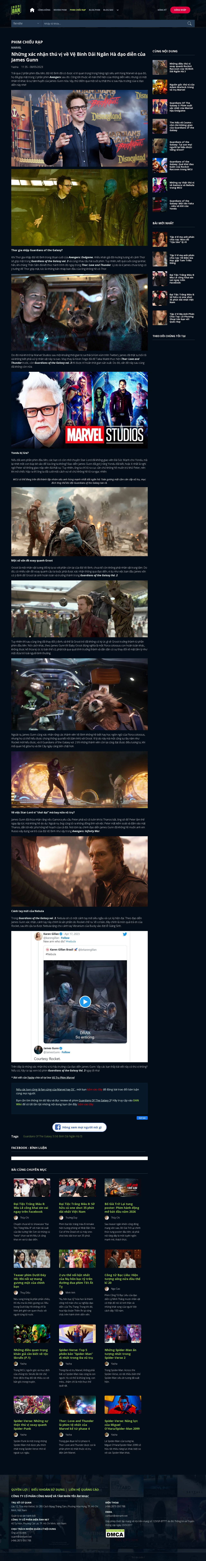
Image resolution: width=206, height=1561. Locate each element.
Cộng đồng (44, 10)
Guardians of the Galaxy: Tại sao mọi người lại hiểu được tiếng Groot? (181, 145)
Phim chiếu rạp (78, 10)
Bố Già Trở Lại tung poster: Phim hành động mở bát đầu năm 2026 (122, 1208)
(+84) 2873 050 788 (21, 1540)
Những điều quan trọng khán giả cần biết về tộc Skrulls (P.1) (31, 1354)
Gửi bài (142, 1118)
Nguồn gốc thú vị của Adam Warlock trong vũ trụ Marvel (182, 87)
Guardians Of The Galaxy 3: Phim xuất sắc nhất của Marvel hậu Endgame (181, 106)
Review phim (60, 10)
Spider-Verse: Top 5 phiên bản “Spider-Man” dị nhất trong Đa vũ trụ (76, 1354)
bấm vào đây (94, 1089)
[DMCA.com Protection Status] (115, 1533)
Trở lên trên (138, 1557)
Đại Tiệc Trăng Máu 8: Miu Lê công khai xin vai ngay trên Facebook (31, 1208)
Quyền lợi (19, 1490)
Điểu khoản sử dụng (48, 1490)
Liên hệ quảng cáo (84, 1490)
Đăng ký (162, 10)
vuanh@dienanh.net (21, 1536)
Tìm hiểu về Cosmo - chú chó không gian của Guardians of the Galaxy (182, 126)
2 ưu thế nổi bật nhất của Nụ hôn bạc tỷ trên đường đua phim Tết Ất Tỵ (76, 1280)
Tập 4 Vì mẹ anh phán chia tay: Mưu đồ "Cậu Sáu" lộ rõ (182, 239)
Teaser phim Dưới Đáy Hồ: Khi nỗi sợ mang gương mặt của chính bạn (30, 1280)
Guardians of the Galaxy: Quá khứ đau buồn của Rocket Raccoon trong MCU (182, 165)
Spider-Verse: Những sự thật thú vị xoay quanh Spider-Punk (31, 1425)
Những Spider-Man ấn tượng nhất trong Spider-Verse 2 (120, 1354)
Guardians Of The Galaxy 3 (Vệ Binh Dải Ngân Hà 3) (52, 1136)
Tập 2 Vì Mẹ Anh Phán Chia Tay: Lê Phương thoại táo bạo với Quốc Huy (182, 317)
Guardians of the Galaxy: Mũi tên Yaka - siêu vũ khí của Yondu (182, 204)
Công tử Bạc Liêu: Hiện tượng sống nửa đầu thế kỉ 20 (122, 1279)
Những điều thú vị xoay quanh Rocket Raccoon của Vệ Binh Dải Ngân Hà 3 (181, 67)
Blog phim (94, 10)
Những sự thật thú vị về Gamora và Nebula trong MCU (182, 185)
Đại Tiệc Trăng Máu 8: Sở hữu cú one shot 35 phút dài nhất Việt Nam (77, 1208)
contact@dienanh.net (116, 1515)
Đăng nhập (180, 10)
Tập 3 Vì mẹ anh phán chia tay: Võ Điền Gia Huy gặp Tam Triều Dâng (182, 259)
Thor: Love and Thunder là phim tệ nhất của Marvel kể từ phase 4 (76, 1425)
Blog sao (108, 10)
